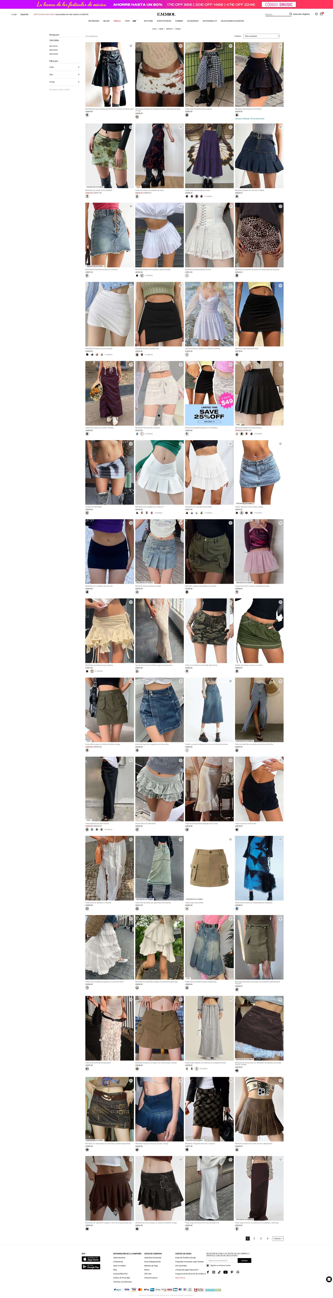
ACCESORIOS (192, 21)
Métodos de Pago (151, 1266)
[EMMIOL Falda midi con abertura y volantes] (87, 908)
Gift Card (147, 1274)
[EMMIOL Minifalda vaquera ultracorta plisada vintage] (137, 1149)
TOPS (127, 21)
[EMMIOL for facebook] (207, 1272)
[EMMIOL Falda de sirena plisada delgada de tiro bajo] (187, 829)
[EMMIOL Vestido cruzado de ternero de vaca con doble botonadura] (187, 750)
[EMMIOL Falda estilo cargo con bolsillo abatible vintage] (87, 750)
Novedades (93, 21)
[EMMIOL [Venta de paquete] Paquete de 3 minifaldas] (187, 434)
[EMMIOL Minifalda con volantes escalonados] (187, 513)
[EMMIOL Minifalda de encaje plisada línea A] (187, 275)
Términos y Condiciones (122, 1282)
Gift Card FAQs (181, 1266)
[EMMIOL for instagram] (213, 1272)
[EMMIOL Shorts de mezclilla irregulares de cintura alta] (137, 750)
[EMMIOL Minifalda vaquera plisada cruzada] (137, 592)
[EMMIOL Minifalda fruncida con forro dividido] (87, 354)
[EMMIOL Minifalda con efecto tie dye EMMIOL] (87, 196)
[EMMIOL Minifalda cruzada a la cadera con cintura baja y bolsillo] (137, 1069)
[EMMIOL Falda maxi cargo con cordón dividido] (87, 434)
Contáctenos (118, 1262)
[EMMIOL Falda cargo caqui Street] (187, 908)
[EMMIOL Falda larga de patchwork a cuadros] (187, 115)
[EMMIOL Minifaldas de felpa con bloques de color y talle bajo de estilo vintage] (137, 117)
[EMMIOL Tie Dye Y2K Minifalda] (87, 513)
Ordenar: (238, 36)
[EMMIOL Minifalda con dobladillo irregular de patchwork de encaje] (137, 988)
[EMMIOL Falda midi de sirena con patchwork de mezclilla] (137, 908)
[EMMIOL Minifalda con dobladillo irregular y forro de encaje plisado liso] (87, 1229)
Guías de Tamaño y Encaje (185, 1258)
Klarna (146, 1270)
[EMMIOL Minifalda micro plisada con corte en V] (137, 513)
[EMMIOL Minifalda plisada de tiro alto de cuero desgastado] (237, 1149)
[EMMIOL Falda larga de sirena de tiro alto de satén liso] (187, 1229)
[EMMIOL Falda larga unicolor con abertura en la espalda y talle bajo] (237, 1229)
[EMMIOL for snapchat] (238, 1272)
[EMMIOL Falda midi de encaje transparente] (87, 1069)
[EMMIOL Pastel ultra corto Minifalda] (137, 829)
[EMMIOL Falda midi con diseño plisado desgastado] (187, 988)
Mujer (106, 21)
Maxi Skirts (53, 54)
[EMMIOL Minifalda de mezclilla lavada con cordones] (87, 275)
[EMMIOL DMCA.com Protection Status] (213, 1291)
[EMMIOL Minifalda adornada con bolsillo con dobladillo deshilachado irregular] (237, 989)
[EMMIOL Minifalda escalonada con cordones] (237, 115)
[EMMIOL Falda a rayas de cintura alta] (237, 829)
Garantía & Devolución (152, 1258)
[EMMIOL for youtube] (225, 1272)
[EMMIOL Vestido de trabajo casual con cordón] (237, 671)
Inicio (154, 29)
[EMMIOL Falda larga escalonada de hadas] (187, 196)
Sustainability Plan (120, 1274)
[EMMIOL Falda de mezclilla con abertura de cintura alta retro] (237, 750)
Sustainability (210, 21)
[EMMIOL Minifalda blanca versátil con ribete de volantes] (187, 354)
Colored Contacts (151, 1278)
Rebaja (117, 21)
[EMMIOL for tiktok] (219, 1272)
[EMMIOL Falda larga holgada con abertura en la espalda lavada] (187, 1069)
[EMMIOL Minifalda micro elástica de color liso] (87, 592)
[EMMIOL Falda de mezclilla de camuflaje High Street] (187, 671)
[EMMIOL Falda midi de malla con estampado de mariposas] (237, 908)
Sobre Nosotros (119, 1258)
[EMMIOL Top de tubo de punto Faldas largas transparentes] (137, 671)
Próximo (277, 1239)
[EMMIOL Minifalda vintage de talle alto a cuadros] (187, 1149)
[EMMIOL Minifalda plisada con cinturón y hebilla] (237, 196)
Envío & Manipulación (152, 1262)
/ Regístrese (306, 14)
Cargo (137, 21)
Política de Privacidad (121, 1278)
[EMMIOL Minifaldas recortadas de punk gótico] (87, 671)
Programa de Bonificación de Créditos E (190, 1274)
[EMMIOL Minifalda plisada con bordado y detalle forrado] (137, 275)
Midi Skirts (53, 50)
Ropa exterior (164, 21)
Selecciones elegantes (232, 21)
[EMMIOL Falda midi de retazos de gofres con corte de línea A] (87, 988)
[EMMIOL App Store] (91, 1261)
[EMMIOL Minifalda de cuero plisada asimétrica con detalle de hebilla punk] (87, 115)
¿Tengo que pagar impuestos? (186, 1270)
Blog (115, 1270)
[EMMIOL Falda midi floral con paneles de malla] (137, 196)
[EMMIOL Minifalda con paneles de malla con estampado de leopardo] (237, 275)
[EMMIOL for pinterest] (231, 1272)
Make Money (180, 1278)
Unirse (244, 1260)
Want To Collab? (119, 1266)
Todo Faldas (54, 40)
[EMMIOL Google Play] (91, 1269)
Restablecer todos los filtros (59, 90)
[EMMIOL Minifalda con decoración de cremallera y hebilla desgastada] (87, 1149)
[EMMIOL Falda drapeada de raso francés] (87, 829)
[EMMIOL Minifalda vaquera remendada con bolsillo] (187, 592)
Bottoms (148, 21)
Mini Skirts (53, 46)
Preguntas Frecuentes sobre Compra (189, 1262)
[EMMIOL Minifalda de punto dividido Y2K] (137, 354)
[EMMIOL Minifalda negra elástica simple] (237, 354)
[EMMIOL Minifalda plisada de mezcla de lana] (237, 434)
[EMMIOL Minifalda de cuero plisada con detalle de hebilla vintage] (137, 1229)
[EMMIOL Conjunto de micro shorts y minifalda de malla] (237, 592)
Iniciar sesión (297, 14)
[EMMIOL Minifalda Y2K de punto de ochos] (137, 434)
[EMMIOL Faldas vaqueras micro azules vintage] (237, 513)
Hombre (179, 21)
